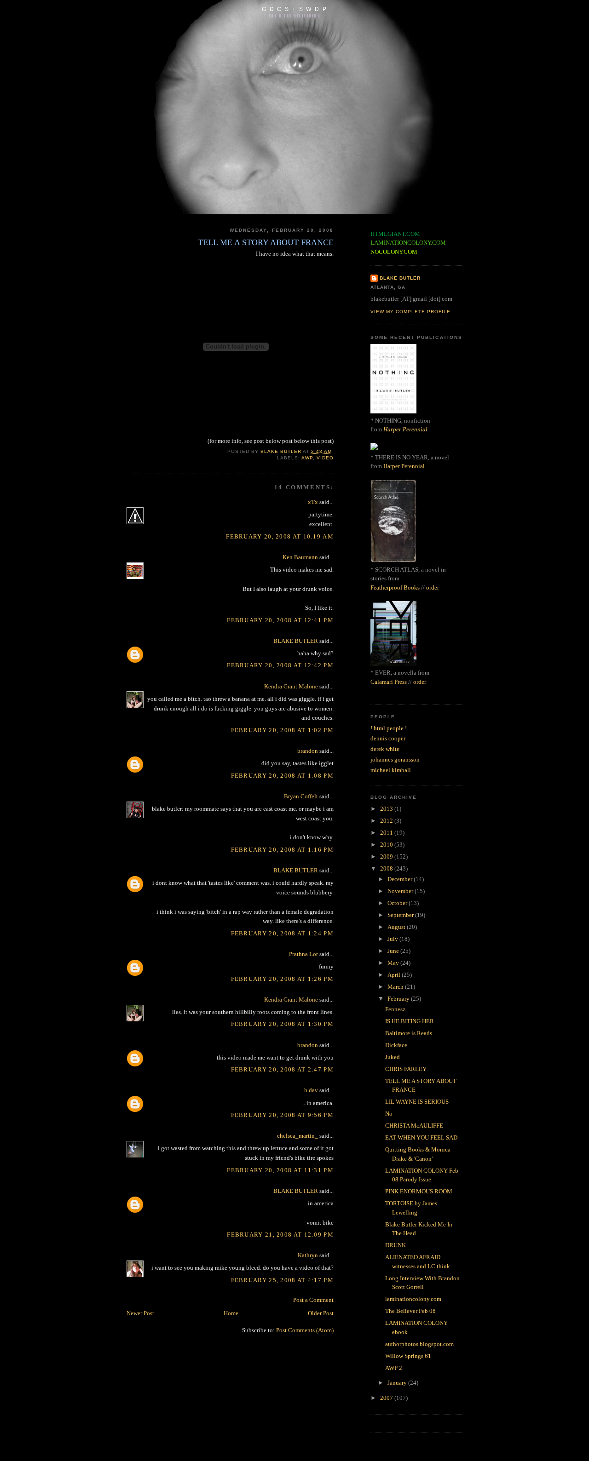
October (398, 903)
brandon (307, 750)
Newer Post (140, 1313)
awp (307, 457)
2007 (387, 1397)
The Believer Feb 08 (410, 1310)
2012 (387, 820)
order (432, 587)
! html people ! (388, 728)
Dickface (396, 1045)
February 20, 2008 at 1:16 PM (282, 849)
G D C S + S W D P (294, 9)
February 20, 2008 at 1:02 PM (282, 730)
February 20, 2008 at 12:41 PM (280, 620)
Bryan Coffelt (301, 796)
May (393, 962)
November (401, 891)
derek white (384, 748)
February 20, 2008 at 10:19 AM (280, 536)
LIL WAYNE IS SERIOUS (417, 1101)
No (389, 1113)
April (394, 974)
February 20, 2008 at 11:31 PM (280, 1170)
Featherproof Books (395, 587)
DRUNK (395, 1245)
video (325, 457)
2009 (387, 856)
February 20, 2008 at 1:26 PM (282, 978)
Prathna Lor (303, 954)
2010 (387, 844)
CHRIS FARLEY (406, 1069)
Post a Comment (313, 1299)
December (400, 879)
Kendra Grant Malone (291, 686)
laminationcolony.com (413, 1298)
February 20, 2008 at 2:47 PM (282, 1069)
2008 (387, 868)
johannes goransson (395, 759)
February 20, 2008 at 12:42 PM (280, 665)
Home (231, 1313)
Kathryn (308, 1255)
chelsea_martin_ (297, 1135)
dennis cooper (387, 738)
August (397, 926)
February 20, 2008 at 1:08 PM (282, 775)
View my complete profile (410, 311)
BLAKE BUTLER (295, 640)
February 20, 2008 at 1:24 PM (282, 933)
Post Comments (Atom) (305, 1330)
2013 (387, 808)
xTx (313, 501)
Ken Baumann (300, 557)
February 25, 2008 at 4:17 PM (282, 1280)
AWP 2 (393, 1367)
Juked (392, 1057)
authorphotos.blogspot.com (419, 1344)
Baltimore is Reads (408, 1033)
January (397, 1382)
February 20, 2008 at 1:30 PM (282, 1023)
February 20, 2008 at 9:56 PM (282, 1115)
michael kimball (390, 770)
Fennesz (395, 1009)
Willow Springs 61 (408, 1355)
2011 (387, 832)
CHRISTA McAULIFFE (414, 1125)
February (399, 998)
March (396, 986)
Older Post (321, 1313)
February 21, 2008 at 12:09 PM (280, 1234)
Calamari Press (388, 681)
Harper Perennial (405, 429)
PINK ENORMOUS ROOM (418, 1191)
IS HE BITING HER (409, 1021)
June (393, 950)
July (393, 938)
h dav (311, 1090)
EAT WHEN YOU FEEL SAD (421, 1137)
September (401, 914)
